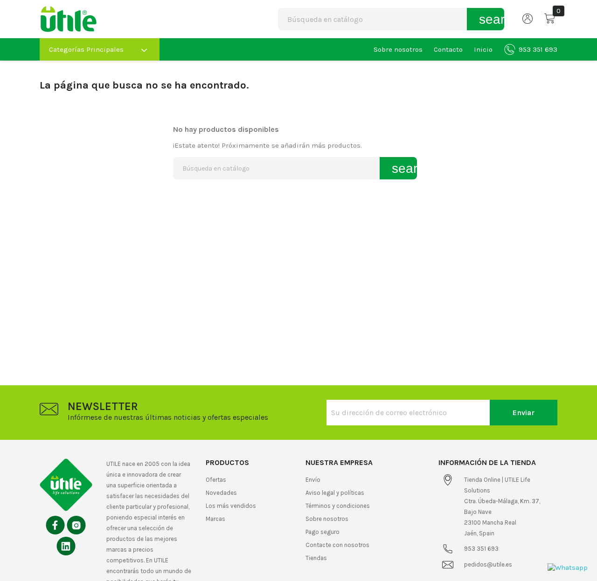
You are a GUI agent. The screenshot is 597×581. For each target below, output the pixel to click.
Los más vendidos (231, 505)
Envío (312, 479)
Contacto (448, 49)
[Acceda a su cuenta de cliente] (527, 21)
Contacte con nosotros (337, 544)
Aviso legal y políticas (334, 492)
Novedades (221, 492)
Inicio (483, 49)
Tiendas (316, 557)
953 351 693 (538, 49)
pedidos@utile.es (488, 564)
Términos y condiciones (337, 505)
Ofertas (216, 479)
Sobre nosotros (398, 49)
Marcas (215, 518)
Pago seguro (322, 531)
